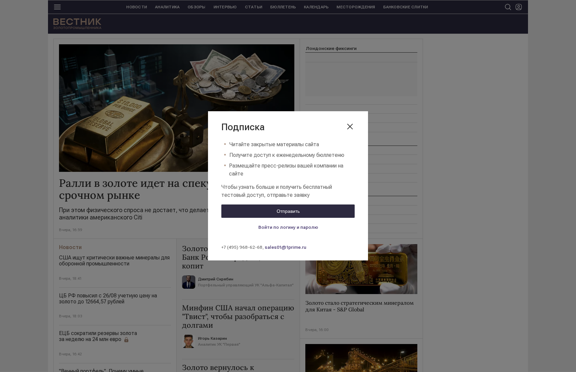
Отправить (288, 211)
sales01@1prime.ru (285, 247)
